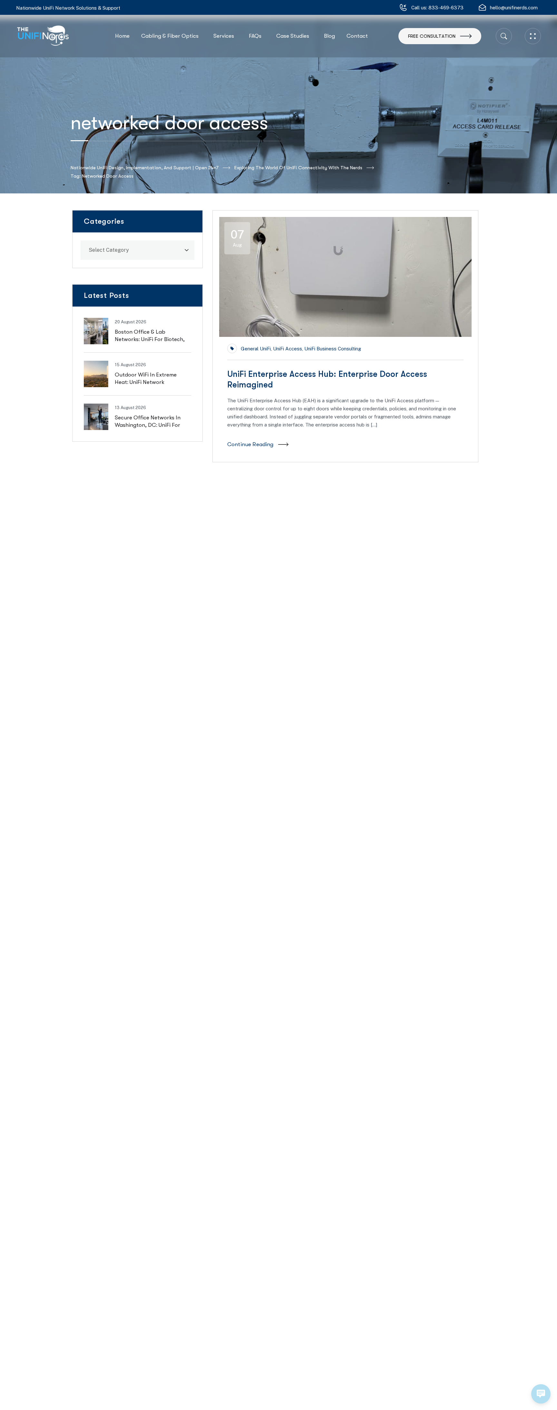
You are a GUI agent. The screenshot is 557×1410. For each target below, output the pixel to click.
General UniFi (256, 348)
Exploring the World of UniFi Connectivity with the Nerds (298, 168)
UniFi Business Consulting (332, 348)
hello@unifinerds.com (514, 7)
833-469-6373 (446, 7)
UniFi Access (287, 348)
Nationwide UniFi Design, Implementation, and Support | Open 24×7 (145, 168)
